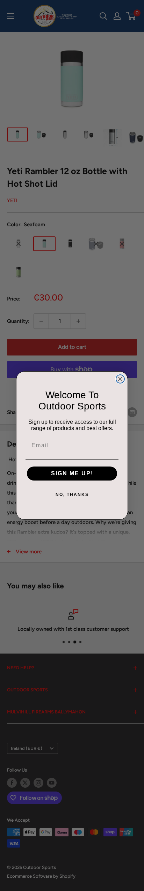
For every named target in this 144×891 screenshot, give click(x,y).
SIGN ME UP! (72, 473)
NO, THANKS (72, 494)
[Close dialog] (120, 379)
